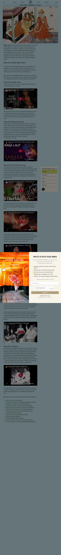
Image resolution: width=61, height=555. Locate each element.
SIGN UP (45, 292)
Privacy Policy (40, 297)
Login (48, 295)
